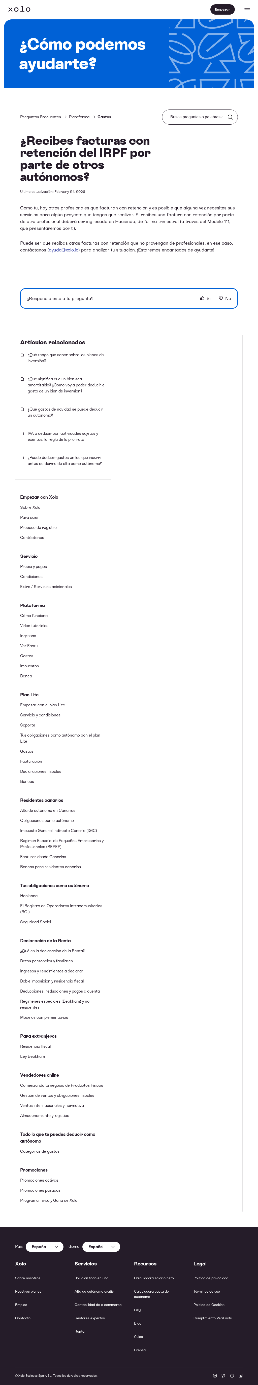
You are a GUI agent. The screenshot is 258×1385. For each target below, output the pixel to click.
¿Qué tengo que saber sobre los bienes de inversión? (66, 357)
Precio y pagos (33, 566)
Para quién (30, 517)
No (228, 298)
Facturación (31, 761)
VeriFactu (29, 645)
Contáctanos (32, 537)
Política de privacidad (211, 1278)
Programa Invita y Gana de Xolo (48, 1200)
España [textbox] (39, 1246)
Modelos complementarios (44, 1017)
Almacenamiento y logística (44, 1115)
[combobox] (44, 1247)
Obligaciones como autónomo (47, 820)
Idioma (73, 1246)
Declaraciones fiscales (40, 771)
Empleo (21, 1305)
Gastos (26, 655)
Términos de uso (207, 1291)
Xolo (19, 10)
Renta (79, 1331)
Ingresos (28, 635)
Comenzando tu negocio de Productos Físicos (61, 1085)
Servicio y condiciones (40, 715)
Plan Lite (29, 694)
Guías (138, 1337)
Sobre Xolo (30, 507)
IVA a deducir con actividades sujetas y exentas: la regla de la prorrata (63, 436)
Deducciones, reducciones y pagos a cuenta (60, 991)
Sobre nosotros (27, 1278)
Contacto (22, 1318)
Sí (209, 298)
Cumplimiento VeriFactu (213, 1318)
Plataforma (32, 605)
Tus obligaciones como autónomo (54, 885)
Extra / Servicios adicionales (46, 586)
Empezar (222, 9)
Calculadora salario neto (154, 1278)
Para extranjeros (38, 1036)
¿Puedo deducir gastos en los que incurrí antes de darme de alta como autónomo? (65, 460)
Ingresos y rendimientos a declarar (51, 971)
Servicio (29, 556)
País (19, 1246)
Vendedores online (39, 1075)
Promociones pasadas (40, 1190)
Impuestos (29, 666)
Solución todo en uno (91, 1278)
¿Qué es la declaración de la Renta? (52, 951)
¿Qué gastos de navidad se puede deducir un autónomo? (65, 412)
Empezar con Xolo (39, 497)
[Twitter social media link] (223, 1376)
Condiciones (31, 576)
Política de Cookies (209, 1305)
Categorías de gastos (39, 1151)
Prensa (140, 1350)
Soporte (27, 725)
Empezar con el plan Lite (42, 705)
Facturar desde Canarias (43, 856)
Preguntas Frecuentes (40, 117)
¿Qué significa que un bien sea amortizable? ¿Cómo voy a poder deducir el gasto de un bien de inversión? (66, 385)
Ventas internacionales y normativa (52, 1105)
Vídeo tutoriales (34, 625)
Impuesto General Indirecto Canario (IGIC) (58, 830)
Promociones (34, 1170)
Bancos (27, 781)
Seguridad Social (35, 922)
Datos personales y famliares (46, 961)
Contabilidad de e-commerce (98, 1305)
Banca (26, 676)
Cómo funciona (34, 615)
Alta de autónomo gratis (94, 1291)
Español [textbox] (96, 1246)
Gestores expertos (90, 1318)
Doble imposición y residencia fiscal (52, 981)
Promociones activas (39, 1180)
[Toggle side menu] (242, 9)
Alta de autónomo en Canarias (47, 810)
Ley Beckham (32, 1056)
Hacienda (29, 895)
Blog (137, 1323)
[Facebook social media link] (232, 1376)
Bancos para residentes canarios (50, 866)
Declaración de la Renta (45, 940)
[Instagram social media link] (215, 1376)
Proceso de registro (38, 527)
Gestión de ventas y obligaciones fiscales (57, 1095)
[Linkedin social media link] (240, 1376)
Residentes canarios (41, 800)
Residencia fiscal (35, 1046)
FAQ (137, 1310)
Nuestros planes (28, 1291)
